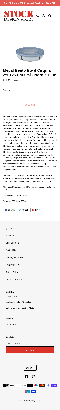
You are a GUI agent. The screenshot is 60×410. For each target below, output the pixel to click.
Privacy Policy (12, 265)
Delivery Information (15, 257)
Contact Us (11, 250)
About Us (10, 235)
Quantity (6, 90)
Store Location (12, 243)
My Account (11, 324)
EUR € (29, 368)
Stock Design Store (33, 401)
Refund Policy (12, 272)
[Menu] (55, 16)
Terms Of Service (14, 279)
